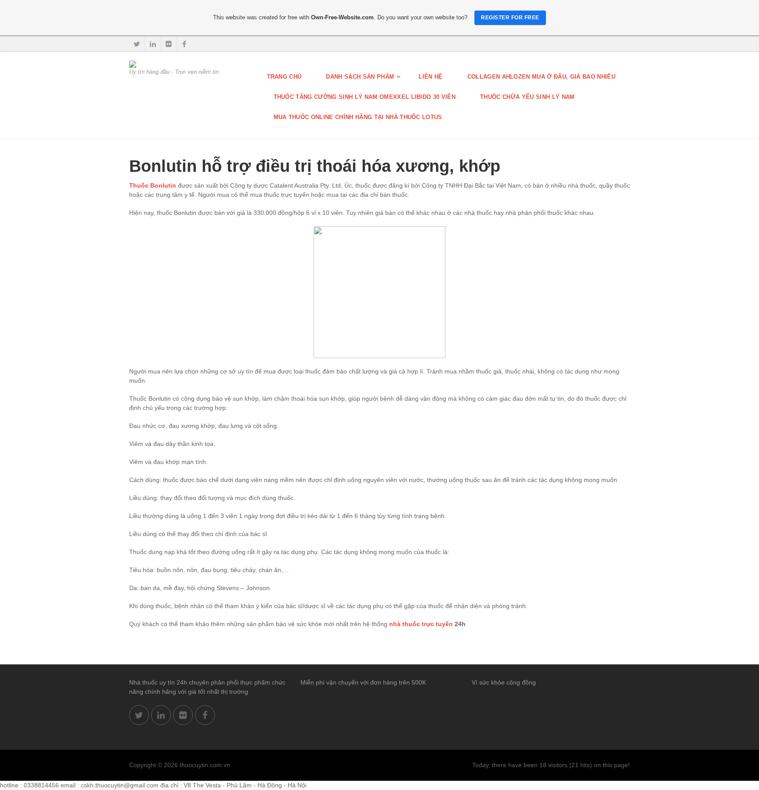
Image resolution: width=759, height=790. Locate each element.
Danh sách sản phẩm (360, 76)
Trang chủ (284, 76)
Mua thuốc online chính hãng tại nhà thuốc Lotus (358, 117)
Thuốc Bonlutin (152, 185)
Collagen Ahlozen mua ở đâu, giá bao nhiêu (541, 76)
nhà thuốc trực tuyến (421, 623)
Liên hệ (430, 76)
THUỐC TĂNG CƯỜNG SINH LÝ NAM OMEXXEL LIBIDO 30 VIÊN (365, 97)
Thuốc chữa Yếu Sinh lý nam (527, 97)
